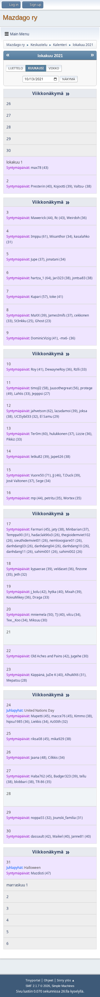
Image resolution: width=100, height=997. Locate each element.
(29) (49, 416)
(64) (41, 278)
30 (8, 150)
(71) (41, 475)
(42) (38, 591)
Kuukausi (36, 68)
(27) (41, 393)
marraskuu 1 (17, 884)
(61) (39, 236)
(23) (43, 320)
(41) (56, 296)
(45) (40, 529)
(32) (26, 416)
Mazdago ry (20, 17)
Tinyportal (33, 980)
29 (8, 138)
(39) (63, 186)
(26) (45, 534)
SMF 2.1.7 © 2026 (38, 986)
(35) (53, 498)
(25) (23, 320)
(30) (38, 620)
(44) (42, 217)
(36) (77, 217)
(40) (41, 186)
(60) (39, 433)
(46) (56, 475)
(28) (16, 680)
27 (8, 115)
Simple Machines (63, 986)
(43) (39, 167)
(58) (39, 388)
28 (8, 127)
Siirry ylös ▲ (66, 980)
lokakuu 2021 (50, 56)
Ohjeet (48, 980)
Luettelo (15, 68)
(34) (60, 236)
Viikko (54, 68)
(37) (37, 259)
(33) (80, 369)
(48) (38, 757)
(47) (41, 873)
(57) (39, 296)
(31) (18, 534)
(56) (64, 388)
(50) (42, 614)
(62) (42, 410)
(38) (82, 186)
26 (8, 103)
